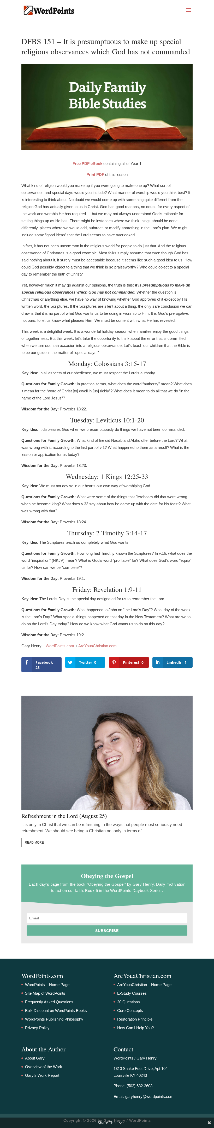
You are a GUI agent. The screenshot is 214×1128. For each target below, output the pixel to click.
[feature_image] (107, 752)
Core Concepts (130, 1010)
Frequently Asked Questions (49, 1002)
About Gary (35, 1058)
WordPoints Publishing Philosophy (54, 1019)
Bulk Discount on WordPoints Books (56, 1010)
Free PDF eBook (87, 163)
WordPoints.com (60, 646)
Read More (34, 842)
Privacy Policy (37, 1028)
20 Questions (128, 1002)
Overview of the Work (43, 1066)
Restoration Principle (134, 1019)
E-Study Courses (132, 993)
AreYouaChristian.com (97, 646)
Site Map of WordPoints (45, 993)
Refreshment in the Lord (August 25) (64, 816)
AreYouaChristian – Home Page (144, 984)
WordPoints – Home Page (47, 984)
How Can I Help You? (135, 1028)
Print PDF (95, 174)
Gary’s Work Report (42, 1075)
